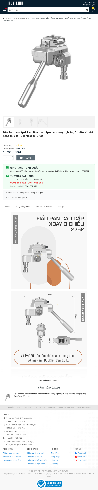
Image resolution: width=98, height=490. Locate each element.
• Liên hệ (51, 407)
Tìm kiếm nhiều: (13, 407)
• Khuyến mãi (39, 407)
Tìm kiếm (55, 453)
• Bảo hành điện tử (84, 407)
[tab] (7, 206)
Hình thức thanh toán (12, 456)
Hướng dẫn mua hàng (12, 460)
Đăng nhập (55, 456)
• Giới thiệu (27, 407)
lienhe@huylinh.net (14, 438)
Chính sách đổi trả (34, 456)
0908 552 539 (21, 431)
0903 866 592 (18, 182)
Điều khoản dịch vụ (11, 453)
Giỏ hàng (54, 463)
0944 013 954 (35, 182)
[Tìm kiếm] (87, 9)
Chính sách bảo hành (36, 463)
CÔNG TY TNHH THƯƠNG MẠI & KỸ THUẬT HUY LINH (50, 471)
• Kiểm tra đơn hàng (66, 407)
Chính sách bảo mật (35, 453)
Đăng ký (54, 460)
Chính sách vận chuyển (37, 460)
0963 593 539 (88, 2)
